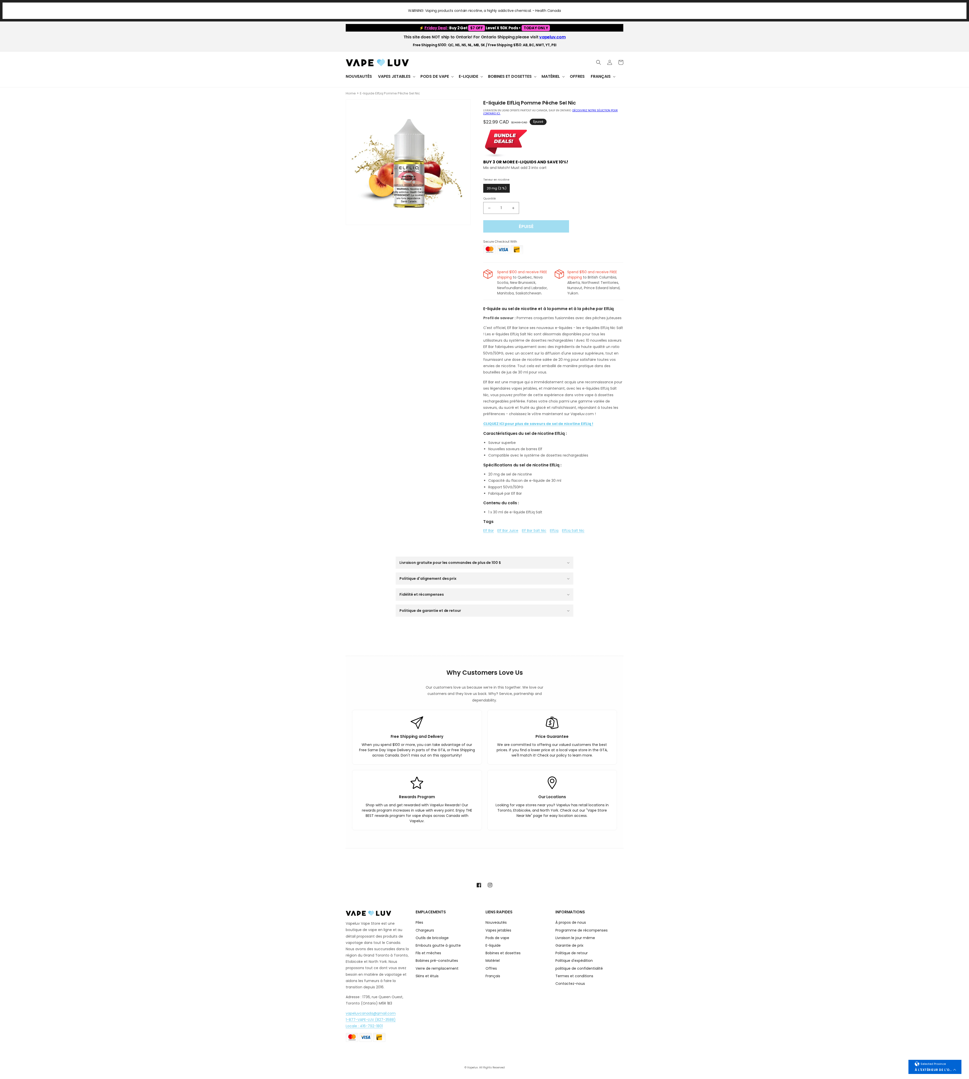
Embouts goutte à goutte (438, 945)
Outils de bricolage (432, 937)
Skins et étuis (427, 975)
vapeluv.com (552, 37)
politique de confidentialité (579, 968)
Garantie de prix (569, 945)
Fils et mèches (428, 953)
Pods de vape (497, 937)
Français (493, 975)
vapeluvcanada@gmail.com (371, 1013)
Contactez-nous (570, 983)
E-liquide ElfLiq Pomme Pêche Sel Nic (390, 93)
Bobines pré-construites (437, 960)
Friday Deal (435, 28)
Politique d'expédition (574, 960)
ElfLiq (554, 530)
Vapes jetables (498, 930)
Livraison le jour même (575, 937)
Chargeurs (425, 930)
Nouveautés (496, 923)
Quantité (489, 198)
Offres (491, 968)
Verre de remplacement (437, 968)
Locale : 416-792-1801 (364, 1025)
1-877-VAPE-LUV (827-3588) (371, 1019)
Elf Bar (488, 530)
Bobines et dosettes (503, 953)
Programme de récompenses (581, 930)
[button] (396, 76)
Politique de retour (571, 953)
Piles (419, 923)
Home (351, 93)
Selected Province (933, 1064)
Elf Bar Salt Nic (534, 530)
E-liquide (493, 945)
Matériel (493, 960)
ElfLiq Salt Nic (573, 530)
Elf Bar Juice (507, 530)
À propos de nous (570, 923)
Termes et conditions (574, 975)
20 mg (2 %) (496, 188)
